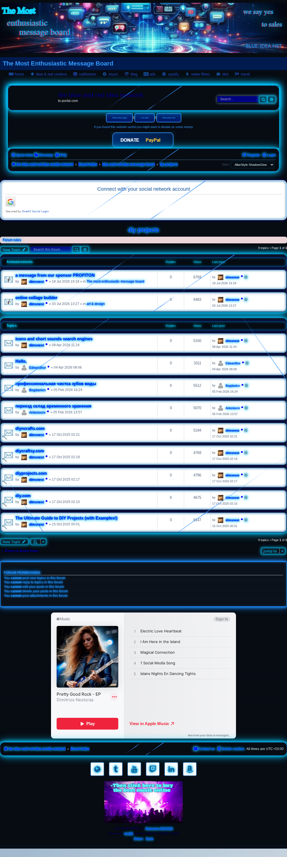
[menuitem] (43, 155)
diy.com (23, 495)
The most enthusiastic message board (115, 281)
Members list (169, 118)
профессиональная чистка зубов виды (55, 383)
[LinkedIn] (171, 769)
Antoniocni (37, 412)
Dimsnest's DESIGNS (159, 828)
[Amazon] (190, 769)
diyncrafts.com (30, 428)
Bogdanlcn (37, 390)
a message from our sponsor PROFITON (55, 275)
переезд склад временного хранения (53, 406)
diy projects (143, 229)
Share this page (119, 118)
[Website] (97, 769)
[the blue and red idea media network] (34, 96)
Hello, (21, 361)
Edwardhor (37, 368)
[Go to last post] (246, 277)
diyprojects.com (31, 473)
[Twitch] (153, 769)
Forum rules (12, 240)
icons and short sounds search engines (53, 339)
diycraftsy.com (29, 451)
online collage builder (36, 297)
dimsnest (36, 282)
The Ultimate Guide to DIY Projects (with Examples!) (66, 518)
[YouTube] (134, 769)
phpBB (128, 833)
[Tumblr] (116, 769)
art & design (96, 304)
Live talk (145, 118)
